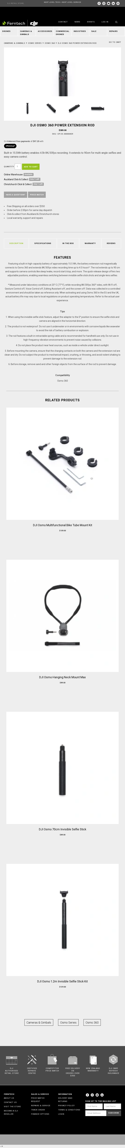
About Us (9, 1098)
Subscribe (113, 1113)
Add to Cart (31, 167)
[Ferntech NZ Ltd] (20, 23)
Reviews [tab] (111, 243)
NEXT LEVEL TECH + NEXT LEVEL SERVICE (62, 2)
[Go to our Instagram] (103, 3)
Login (61, 1114)
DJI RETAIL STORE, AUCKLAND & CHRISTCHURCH (15, 4)
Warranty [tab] (90, 243)
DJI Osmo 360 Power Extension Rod (77, 43)
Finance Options (40, 1114)
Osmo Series (35, 43)
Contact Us (10, 1102)
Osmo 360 (50, 43)
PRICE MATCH (37, 195)
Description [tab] (16, 243)
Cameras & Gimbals (14, 43)
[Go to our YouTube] (108, 3)
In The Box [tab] (68, 243)
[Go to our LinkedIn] (113, 3)
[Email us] (118, 3)
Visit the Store (12, 1107)
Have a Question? (15, 195)
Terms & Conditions (69, 1110)
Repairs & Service (40, 1106)
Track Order (38, 1110)
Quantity (9, 167)
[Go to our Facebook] (99, 3)
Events (91, 22)
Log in (105, 22)
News (77, 22)
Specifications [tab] (42, 243)
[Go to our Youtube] (97, 1095)
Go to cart (115, 42)
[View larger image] (62, 86)
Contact (63, 22)
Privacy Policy (66, 1106)
